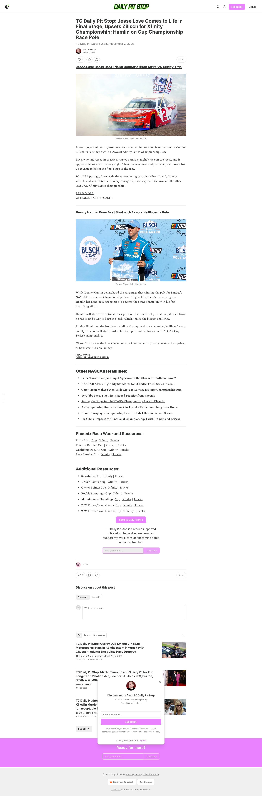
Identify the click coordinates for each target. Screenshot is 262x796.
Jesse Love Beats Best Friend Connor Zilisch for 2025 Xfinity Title (129, 67)
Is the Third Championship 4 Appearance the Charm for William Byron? (128, 378)
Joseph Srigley (96, 716)
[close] (160, 682)
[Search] (218, 7)
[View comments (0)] (89, 60)
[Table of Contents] (3, 398)
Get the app (146, 781)
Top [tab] (79, 635)
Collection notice (151, 774)
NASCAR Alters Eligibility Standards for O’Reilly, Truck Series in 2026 (127, 384)
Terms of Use (145, 728)
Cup (94, 440)
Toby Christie (89, 49)
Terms (137, 774)
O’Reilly (128, 511)
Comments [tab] (83, 597)
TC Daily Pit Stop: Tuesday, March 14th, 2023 (99, 655)
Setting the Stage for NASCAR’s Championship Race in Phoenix (123, 401)
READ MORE (85, 193)
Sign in (253, 6)
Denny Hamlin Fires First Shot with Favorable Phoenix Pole (122, 212)
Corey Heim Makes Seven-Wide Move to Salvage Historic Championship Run (131, 390)
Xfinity (103, 440)
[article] (131, 653)
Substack (116, 789)
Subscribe (237, 6)
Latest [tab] (87, 635)
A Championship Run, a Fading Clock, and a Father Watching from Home (129, 407)
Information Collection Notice (130, 731)
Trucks (114, 440)
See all (82, 728)
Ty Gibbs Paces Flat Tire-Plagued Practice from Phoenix (118, 396)
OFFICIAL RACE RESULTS (94, 198)
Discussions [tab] (99, 635)
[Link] (71, 66)
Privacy (129, 774)
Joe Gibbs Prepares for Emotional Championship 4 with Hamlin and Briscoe (130, 419)
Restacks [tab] (95, 597)
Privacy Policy (154, 731)
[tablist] (89, 597)
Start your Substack (123, 781)
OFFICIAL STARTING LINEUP (92, 357)
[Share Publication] (225, 7)
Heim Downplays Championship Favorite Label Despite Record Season (127, 413)
